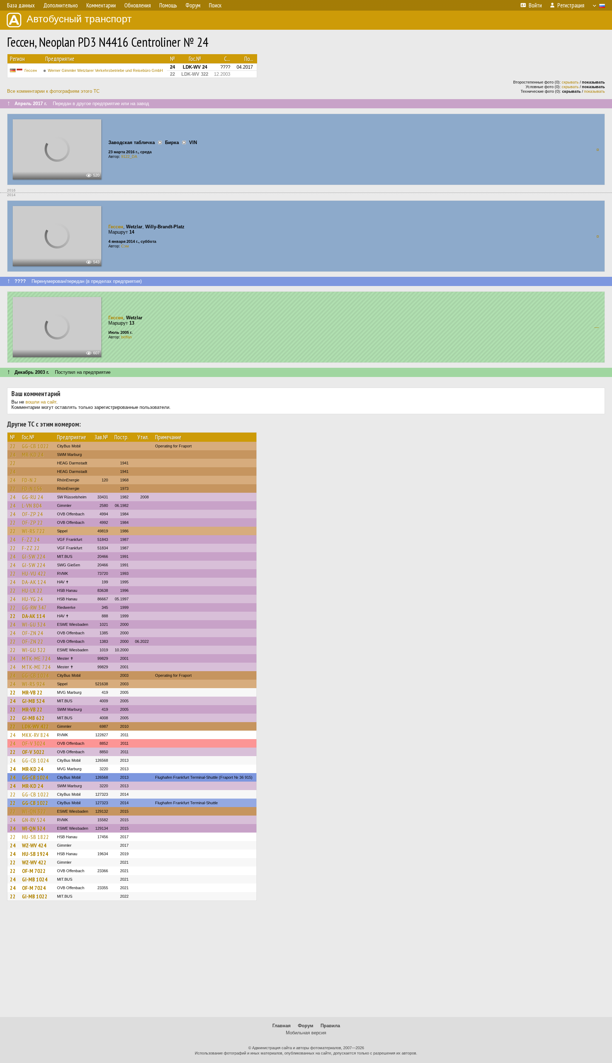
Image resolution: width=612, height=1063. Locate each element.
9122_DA (129, 156)
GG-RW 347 (34, 607)
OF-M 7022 (34, 870)
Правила (330, 1025)
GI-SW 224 (33, 556)
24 (13, 454)
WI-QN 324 (33, 828)
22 (13, 446)
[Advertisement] (306, 962)
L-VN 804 (32, 505)
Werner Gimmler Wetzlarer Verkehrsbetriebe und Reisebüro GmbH (105, 70)
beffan (126, 337)
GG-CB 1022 (35, 446)
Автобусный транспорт (79, 18)
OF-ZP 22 (32, 522)
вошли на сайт (41, 402)
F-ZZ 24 (31, 539)
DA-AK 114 (33, 615)
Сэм (125, 246)
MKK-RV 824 (35, 734)
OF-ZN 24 (32, 632)
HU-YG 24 (32, 598)
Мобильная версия (306, 1032)
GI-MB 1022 (34, 896)
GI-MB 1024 (34, 879)
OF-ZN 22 (32, 641)
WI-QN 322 (34, 811)
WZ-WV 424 (34, 845)
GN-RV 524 (33, 819)
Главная (281, 1025)
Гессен (30, 70)
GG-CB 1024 (35, 675)
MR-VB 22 (32, 692)
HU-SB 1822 (35, 836)
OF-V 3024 (33, 743)
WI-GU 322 (34, 649)
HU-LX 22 (32, 590)
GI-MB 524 (33, 700)
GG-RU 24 (32, 497)
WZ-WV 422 (34, 862)
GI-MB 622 (33, 717)
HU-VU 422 (34, 573)
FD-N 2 (29, 480)
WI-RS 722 (33, 531)
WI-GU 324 (34, 624)
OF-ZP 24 (32, 514)
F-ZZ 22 (31, 547)
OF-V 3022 (33, 751)
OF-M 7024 (34, 887)
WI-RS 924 (33, 683)
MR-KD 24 (33, 454)
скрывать (570, 82)
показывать (594, 91)
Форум (305, 1025)
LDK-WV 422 (35, 726)
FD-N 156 (32, 488)
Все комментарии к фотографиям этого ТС (53, 91)
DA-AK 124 (34, 581)
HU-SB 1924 (35, 853)
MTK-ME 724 (36, 658)
